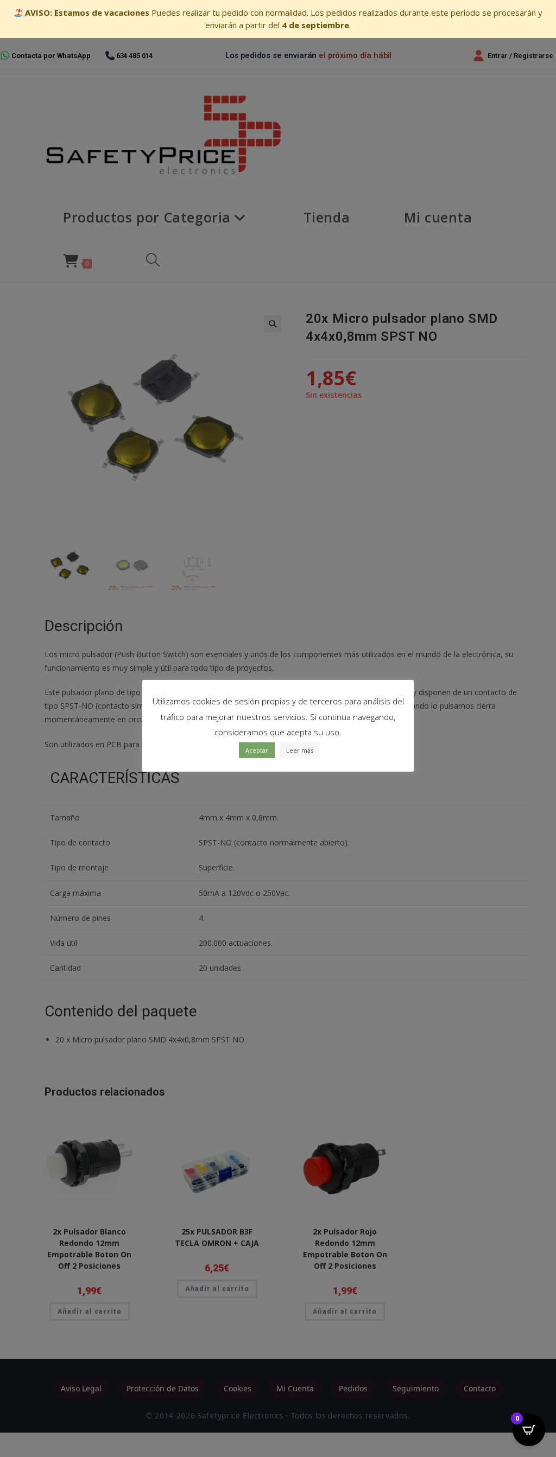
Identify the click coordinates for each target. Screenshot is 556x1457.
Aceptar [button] (256, 750)
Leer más (299, 750)
